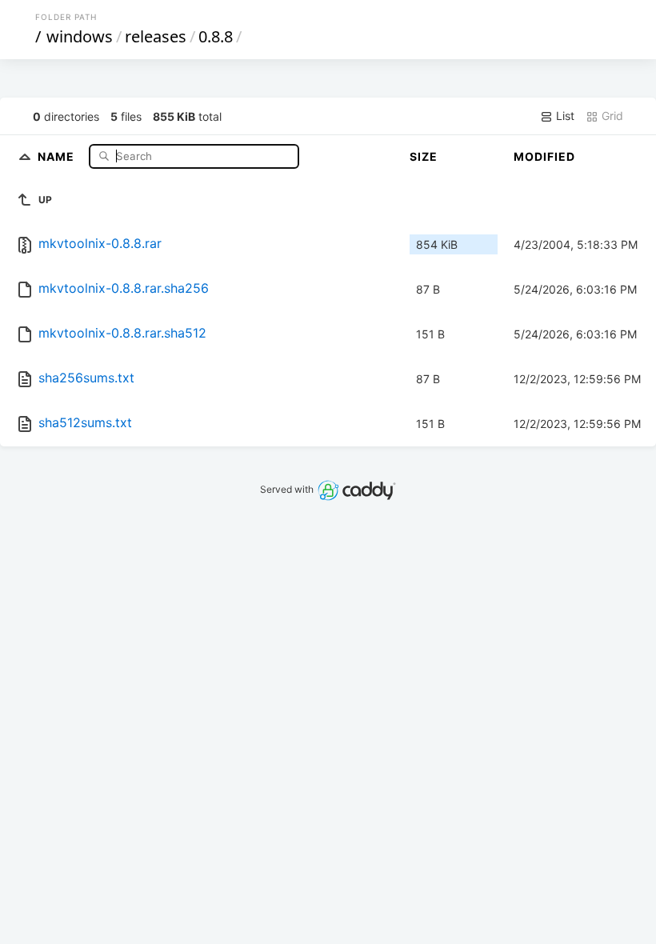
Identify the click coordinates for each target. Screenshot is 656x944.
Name (58, 155)
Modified (544, 156)
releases (155, 36)
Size (424, 156)
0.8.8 (215, 36)
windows (79, 36)
